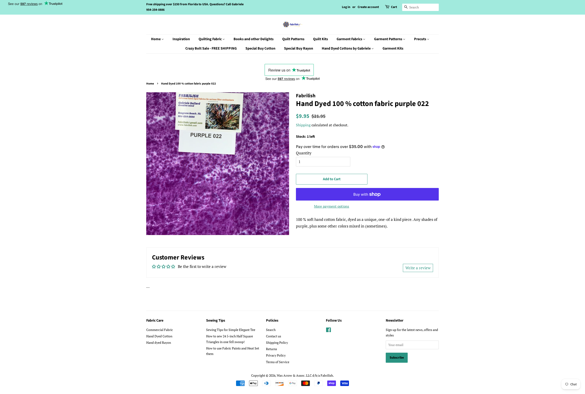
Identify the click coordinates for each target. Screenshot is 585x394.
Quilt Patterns (293, 39)
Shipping (303, 124)
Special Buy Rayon (298, 48)
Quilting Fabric (210, 39)
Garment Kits (393, 48)
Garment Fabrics (350, 39)
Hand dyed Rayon (158, 342)
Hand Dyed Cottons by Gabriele (346, 48)
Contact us (273, 336)
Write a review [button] (418, 267)
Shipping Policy (277, 342)
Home (156, 39)
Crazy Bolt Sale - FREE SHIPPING (211, 48)
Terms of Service (277, 362)
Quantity (303, 153)
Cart (394, 7)
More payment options (331, 206)
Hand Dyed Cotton (159, 336)
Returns (271, 349)
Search (271, 330)
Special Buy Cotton (260, 48)
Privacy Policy (276, 355)
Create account (368, 7)
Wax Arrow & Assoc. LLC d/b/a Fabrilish (305, 375)
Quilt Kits (320, 39)
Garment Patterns (388, 39)
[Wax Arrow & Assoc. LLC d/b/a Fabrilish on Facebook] (328, 330)
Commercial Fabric (159, 330)
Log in (346, 7)
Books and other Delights (254, 39)
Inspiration (181, 39)
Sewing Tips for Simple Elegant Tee (230, 330)
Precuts (420, 39)
